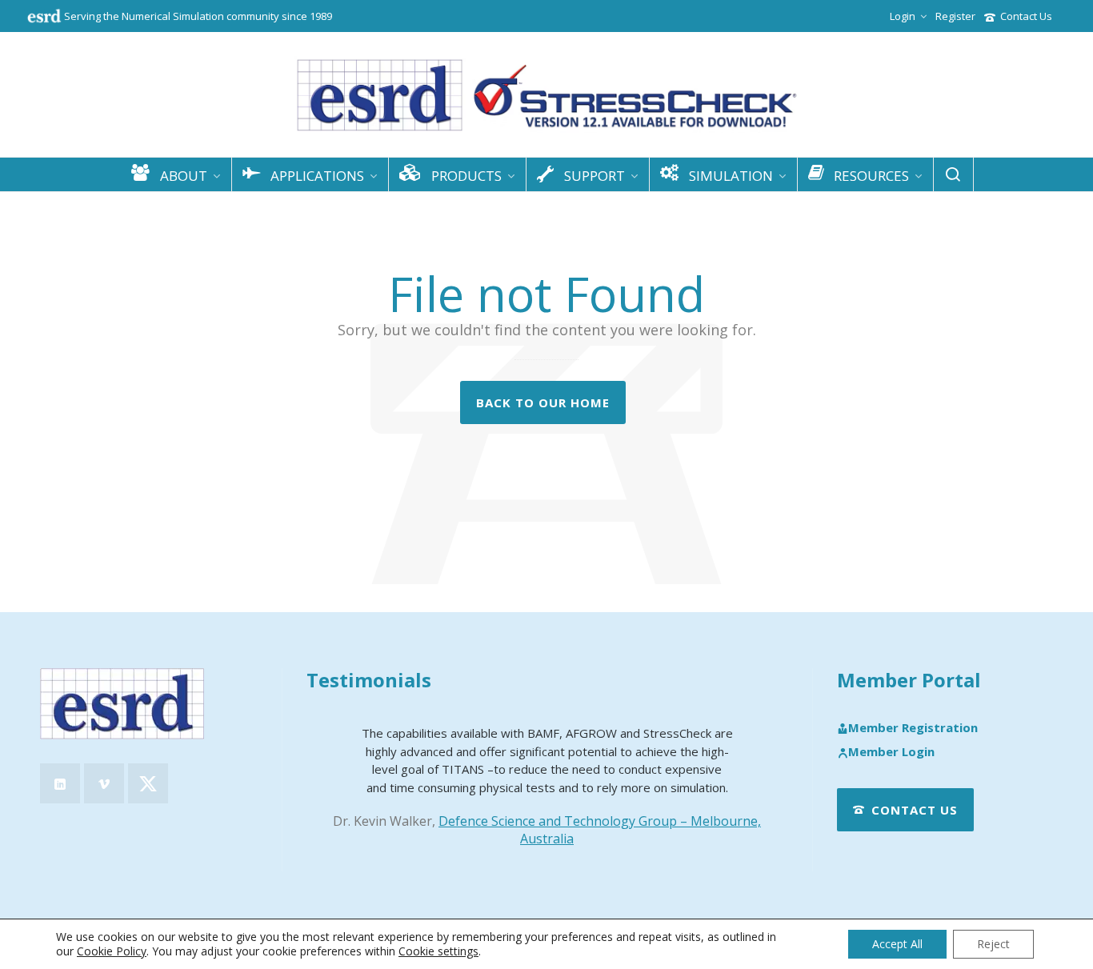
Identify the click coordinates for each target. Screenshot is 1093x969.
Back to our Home (543, 402)
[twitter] (148, 783)
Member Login (891, 752)
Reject (993, 943)
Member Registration (913, 728)
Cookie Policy (111, 951)
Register (955, 16)
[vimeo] (104, 783)
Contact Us (1026, 16)
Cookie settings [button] (438, 951)
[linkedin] (60, 783)
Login (902, 16)
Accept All (897, 943)
